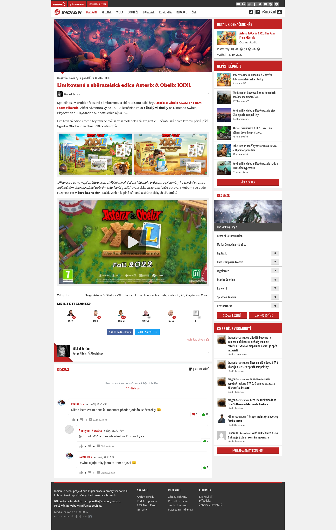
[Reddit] (276, 4)
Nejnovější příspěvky (205, 498)
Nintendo (173, 295)
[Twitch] (243, 4)
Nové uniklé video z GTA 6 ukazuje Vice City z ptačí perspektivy (253, 364)
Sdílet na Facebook (120, 331)
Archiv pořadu (145, 496)
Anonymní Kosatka (90, 430)
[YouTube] (238, 4)
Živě (194, 12)
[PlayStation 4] (237, 49)
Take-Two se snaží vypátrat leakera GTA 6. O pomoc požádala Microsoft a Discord (251, 383)
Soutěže (133, 12)
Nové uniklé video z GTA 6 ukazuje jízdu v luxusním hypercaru (253, 435)
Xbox (204, 295)
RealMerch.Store (97, 4)
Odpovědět (100, 419)
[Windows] (232, 49)
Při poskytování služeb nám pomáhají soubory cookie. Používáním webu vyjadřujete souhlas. (87, 503)
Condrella (233, 433)
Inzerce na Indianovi (180, 509)
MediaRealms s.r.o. (66, 512)
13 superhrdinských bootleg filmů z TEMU (253, 418)
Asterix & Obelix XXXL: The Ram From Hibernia (123, 295)
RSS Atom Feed (146, 505)
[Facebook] (254, 4)
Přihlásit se (133, 388)
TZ (67, 295)
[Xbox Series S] (258, 49)
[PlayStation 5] (254, 49)
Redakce (181, 12)
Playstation (193, 295)
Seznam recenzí (232, 315)
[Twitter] (259, 4)
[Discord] (265, 4)
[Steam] (270, 4)
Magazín (91, 12)
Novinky (73, 77)
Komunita (165, 12)
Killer (231, 416)
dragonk (232, 337)
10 (207, 414)
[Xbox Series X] (250, 49)
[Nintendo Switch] (245, 49)
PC (182, 295)
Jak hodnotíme (264, 315)
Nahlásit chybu (196, 339)
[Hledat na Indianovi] (251, 12)
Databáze (149, 12)
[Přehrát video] (133, 242)
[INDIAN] (68, 11)
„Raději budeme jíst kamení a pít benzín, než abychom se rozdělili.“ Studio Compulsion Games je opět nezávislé (252, 344)
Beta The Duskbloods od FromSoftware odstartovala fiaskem (252, 402)
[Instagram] (249, 4)
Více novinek (248, 182)
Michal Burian (72, 94)
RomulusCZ (78, 404)
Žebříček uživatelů (210, 505)
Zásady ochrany (177, 496)
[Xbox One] (241, 49)
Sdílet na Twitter (147, 331)
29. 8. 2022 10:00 (95, 77)
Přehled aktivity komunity (247, 450)
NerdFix (142, 509)
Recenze (107, 12)
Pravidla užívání (178, 501)
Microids (160, 295)
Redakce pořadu (147, 501)
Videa (119, 12)
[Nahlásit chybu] (90, 516)
